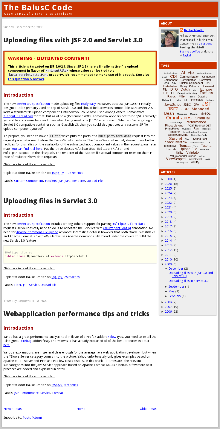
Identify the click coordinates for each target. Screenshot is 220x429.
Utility (179, 152)
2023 (168, 198)
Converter (205, 80)
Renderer (78, 181)
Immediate (197, 99)
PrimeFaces (172, 128)
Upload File (95, 181)
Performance (29, 393)
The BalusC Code (38, 7)
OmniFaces (179, 117)
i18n (186, 100)
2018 (168, 221)
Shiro (187, 139)
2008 (168, 302)
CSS (166, 83)
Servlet (34, 285)
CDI (173, 76)
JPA (196, 104)
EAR (195, 90)
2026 (168, 184)
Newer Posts (12, 409)
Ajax (191, 72)
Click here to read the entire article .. (29, 164)
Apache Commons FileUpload (37, 232)
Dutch (185, 89)
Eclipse (206, 89)
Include (210, 100)
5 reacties (71, 385)
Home (80, 409)
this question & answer (26, 79)
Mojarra (193, 114)
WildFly (195, 162)
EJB (165, 93)
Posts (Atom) (32, 417)
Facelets (51, 181)
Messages (182, 114)
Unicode (171, 149)
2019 (168, 217)
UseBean (204, 149)
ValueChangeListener (183, 155)
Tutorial (206, 145)
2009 (168, 264)
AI (183, 72)
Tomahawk (170, 145)
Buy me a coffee (190, 51)
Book (164, 77)
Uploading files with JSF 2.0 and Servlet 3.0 (73, 39)
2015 (168, 236)
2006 (168, 311)
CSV (174, 83)
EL (172, 93)
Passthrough (176, 122)
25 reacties (72, 277)
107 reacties (74, 173)
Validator (193, 152)
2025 (168, 188)
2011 (168, 255)
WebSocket (195, 159)
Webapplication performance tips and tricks (76, 313)
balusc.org (205, 43)
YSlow (112, 337)
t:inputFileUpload (18, 116)
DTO (174, 89)
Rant (196, 128)
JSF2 (67, 181)
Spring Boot (200, 138)
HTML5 (177, 100)
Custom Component (28, 181)
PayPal (187, 55)
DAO (208, 83)
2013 (168, 245)
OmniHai (202, 118)
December (175, 268)
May (171, 291)
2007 (168, 307)
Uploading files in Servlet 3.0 (50, 200)
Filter (17, 285)
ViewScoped (176, 159)
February (174, 296)
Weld (207, 159)
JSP (25, 285)
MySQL (205, 113)
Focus (192, 97)
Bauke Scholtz (194, 30)
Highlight (166, 100)
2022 (168, 203)
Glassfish (203, 96)
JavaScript (172, 104)
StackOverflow (176, 142)
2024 (168, 193)
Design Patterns (189, 86)
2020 (168, 212)
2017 (168, 226)
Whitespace (182, 162)
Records (206, 129)
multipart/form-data (129, 223)
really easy (88, 104)
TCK (208, 142)
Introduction (18, 95)
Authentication (204, 73)
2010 (168, 259)
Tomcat (57, 393)
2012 (168, 250)
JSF (60, 181)
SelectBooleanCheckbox (195, 132)
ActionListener (171, 73)
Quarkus (186, 129)
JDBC (187, 104)
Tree (195, 146)
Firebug (26, 341)
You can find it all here (27, 149)
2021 (168, 207)
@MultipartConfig (117, 228)
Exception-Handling (187, 93)
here (6, 345)
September (176, 286)
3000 (168, 179)
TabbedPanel (196, 142)
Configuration (188, 80)
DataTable (170, 86)
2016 (168, 231)
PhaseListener (175, 125)
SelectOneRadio (199, 135)
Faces (171, 96)
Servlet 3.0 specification (33, 104)
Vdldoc (202, 156)
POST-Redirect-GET (199, 125)
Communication (189, 76)
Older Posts (148, 409)
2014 (168, 240)
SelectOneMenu (178, 134)
